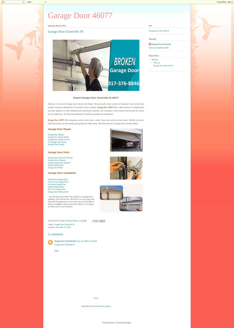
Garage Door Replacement (58, 192)
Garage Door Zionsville (161, 44)
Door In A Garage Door (57, 189)
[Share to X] (99, 221)
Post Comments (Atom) (101, 306)
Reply (56, 251)
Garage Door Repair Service (59, 140)
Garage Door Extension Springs (60, 158)
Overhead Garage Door (57, 184)
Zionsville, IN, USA (63, 227)
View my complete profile (159, 48)
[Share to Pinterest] (104, 221)
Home (96, 298)
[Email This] (93, 221)
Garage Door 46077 (80, 15)
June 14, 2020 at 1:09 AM (87, 241)
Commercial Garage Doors (58, 182)
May (156, 63)
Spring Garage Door (55, 165)
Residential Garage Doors (58, 179)
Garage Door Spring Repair (58, 137)
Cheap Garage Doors (56, 187)
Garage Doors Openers (57, 160)
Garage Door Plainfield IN (65, 241)
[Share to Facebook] (101, 221)
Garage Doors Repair (56, 144)
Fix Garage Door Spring (57, 142)
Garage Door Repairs (56, 135)
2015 (154, 60)
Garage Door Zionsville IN (64, 224)
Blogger (128, 323)
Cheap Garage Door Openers (59, 163)
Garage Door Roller (55, 168)
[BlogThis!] (96, 221)
